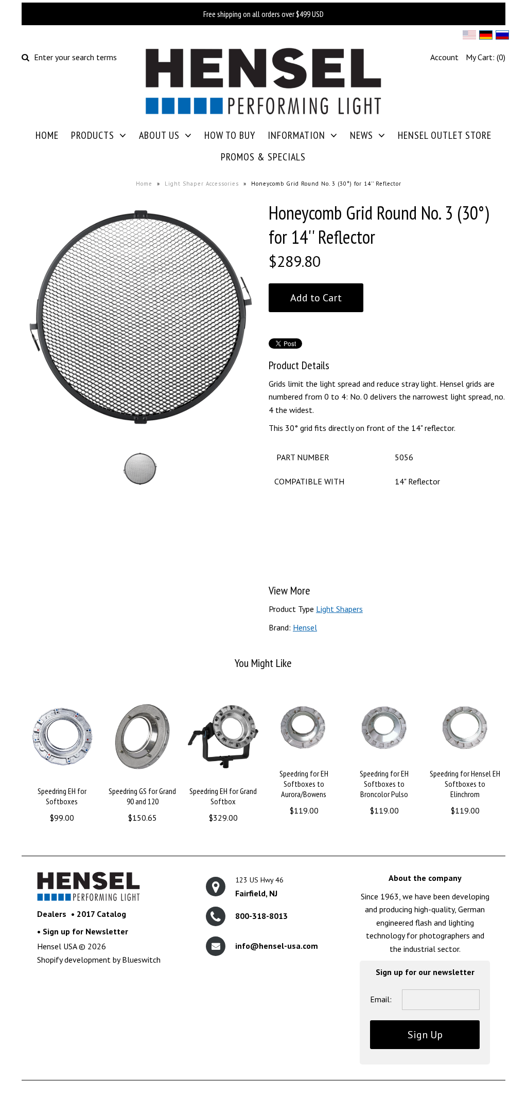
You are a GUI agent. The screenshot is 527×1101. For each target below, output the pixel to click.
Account (444, 57)
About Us (159, 135)
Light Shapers (339, 609)
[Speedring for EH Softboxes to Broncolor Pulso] (384, 761)
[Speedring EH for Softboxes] (62, 779)
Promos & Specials (263, 157)
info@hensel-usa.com (276, 946)
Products (92, 135)
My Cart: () (485, 57)
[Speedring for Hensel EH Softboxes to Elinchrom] (465, 761)
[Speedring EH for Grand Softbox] (223, 779)
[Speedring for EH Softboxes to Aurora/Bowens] (304, 761)
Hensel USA (57, 946)
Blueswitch (141, 959)
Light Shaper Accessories (202, 183)
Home (47, 135)
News (361, 135)
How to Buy (229, 135)
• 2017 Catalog (98, 914)
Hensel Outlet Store (444, 135)
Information (296, 135)
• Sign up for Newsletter (82, 931)
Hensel (305, 627)
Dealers (51, 914)
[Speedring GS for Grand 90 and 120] (142, 779)
